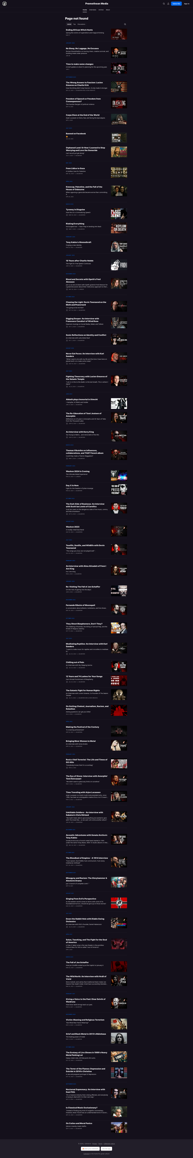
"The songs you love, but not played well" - (80, 551)
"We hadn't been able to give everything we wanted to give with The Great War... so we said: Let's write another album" (86, 819)
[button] (85, 9)
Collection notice (109, 1144)
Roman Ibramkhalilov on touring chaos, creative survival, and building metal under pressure (87, 52)
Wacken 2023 (72, 527)
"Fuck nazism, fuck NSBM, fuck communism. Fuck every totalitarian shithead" (85, 862)
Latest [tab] (69, 24)
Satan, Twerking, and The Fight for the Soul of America (86, 941)
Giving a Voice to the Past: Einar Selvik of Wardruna (85, 1000)
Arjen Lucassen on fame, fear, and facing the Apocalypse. (85, 118)
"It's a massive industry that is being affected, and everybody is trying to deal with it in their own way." (87, 1096)
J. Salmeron (78, 90)
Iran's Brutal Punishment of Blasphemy (79, 679)
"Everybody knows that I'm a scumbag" (79, 765)
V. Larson (81, 289)
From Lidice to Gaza (75, 168)
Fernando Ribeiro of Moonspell (80, 605)
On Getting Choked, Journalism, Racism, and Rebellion (87, 707)
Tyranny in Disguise (75, 209)
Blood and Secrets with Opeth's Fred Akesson (83, 280)
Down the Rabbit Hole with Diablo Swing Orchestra (85, 920)
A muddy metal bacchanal (75, 530)
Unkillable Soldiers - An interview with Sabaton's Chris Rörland (84, 813)
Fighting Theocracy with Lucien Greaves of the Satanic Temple (86, 377)
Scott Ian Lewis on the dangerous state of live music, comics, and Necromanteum (87, 510)
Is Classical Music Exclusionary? (81, 1108)
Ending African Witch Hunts (79, 30)
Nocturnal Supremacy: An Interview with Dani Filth (85, 1090)
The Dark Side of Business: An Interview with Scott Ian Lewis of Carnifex (85, 505)
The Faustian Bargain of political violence (80, 104)
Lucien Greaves (90, 90)
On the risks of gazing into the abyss (78, 590)
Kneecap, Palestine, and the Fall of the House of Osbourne (84, 188)
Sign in (186, 4)
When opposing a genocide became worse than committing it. (86, 193)
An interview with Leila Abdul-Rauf (78, 338)
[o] (119, 34)
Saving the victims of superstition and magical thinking (85, 33)
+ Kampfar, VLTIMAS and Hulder (77, 402)
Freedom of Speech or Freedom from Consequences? (83, 100)
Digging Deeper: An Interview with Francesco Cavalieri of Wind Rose (82, 319)
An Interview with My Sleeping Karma (79, 665)
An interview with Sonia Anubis (77, 744)
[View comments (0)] (81, 38)
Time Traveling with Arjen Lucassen (83, 792)
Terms (100, 1144)
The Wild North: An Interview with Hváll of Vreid (86, 977)
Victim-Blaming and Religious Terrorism (85, 1020)
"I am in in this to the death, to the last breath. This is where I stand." (87, 383)
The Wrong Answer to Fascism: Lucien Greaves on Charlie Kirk (84, 83)
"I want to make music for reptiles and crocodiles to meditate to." (87, 650)
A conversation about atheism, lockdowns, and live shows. (86, 608)
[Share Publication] (168, 4)
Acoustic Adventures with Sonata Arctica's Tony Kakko (86, 836)
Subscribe (176, 4)
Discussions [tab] (81, 24)
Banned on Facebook (76, 133)
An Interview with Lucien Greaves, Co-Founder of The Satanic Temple (87, 694)
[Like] (67, 217)
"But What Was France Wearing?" (77, 1023)
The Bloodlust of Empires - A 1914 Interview (87, 858)
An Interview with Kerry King (80, 432)
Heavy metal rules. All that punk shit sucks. (81, 1058)
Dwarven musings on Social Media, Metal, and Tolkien (84, 324)
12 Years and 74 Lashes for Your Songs (84, 676)
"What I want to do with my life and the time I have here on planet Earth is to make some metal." (86, 360)
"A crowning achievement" (75, 730)
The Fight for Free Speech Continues (78, 263)
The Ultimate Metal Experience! (76, 474)
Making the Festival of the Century (82, 727)
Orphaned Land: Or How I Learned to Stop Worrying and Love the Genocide (85, 149)
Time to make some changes (79, 64)
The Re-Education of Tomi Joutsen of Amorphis (83, 414)
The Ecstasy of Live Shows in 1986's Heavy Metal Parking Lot (86, 1053)
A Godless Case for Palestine (76, 171)
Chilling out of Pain (75, 662)
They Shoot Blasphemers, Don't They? (84, 624)
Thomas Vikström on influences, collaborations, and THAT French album (84, 451)
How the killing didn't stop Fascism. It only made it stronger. (86, 88)
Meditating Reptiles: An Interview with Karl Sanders (86, 645)
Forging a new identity (74, 245)
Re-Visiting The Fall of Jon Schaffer (83, 587)
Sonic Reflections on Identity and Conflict (86, 335)
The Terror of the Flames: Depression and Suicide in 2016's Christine (85, 1070)
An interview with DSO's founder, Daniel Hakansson (84, 924)
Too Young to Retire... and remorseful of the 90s (82, 435)
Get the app (106, 1149)
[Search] (164, 4)
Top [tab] (74, 24)
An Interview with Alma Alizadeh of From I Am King (86, 567)
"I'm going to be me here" (75, 308)
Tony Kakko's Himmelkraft (78, 242)
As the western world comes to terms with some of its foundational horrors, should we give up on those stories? (86, 903)
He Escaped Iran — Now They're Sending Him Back (83, 226)
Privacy (94, 1144)
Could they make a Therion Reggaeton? (79, 456)
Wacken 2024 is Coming (77, 471)
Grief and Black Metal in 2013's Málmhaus (86, 1034)
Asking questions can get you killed (78, 712)
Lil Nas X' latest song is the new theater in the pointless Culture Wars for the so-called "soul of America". (85, 946)
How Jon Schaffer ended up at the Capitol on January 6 (84, 965)
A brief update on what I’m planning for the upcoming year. (86, 67)
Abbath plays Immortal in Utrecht (82, 399)
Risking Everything (75, 224)
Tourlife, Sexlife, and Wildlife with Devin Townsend (85, 546)
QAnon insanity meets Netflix (76, 1126)
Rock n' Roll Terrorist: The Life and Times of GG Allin (86, 761)
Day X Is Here (72, 485)
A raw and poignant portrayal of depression (81, 1074)
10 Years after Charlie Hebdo (79, 261)
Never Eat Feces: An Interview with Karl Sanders (85, 354)
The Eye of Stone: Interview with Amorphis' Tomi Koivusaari (87, 777)
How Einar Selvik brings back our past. (79, 1005)
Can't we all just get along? (75, 153)
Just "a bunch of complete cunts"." (77, 883)
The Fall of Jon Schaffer (77, 962)
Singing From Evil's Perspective (81, 899)
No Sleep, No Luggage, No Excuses (82, 48)
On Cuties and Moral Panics (79, 1123)
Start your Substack (91, 1149)
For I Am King (70, 571)
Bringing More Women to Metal (81, 741)
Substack (87, 1154)
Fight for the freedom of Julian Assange (79, 488)
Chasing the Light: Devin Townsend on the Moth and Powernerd (86, 303)
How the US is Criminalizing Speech (78, 212)
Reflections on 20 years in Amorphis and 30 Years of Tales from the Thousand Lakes (86, 420)
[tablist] (76, 24)
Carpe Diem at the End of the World (82, 115)
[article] (96, 34)
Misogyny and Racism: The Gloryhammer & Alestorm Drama (86, 879)
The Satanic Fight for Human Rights (83, 690)
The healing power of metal (75, 1037)
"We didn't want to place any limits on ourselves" (83, 782)
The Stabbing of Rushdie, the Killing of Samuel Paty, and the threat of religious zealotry (86, 628)
